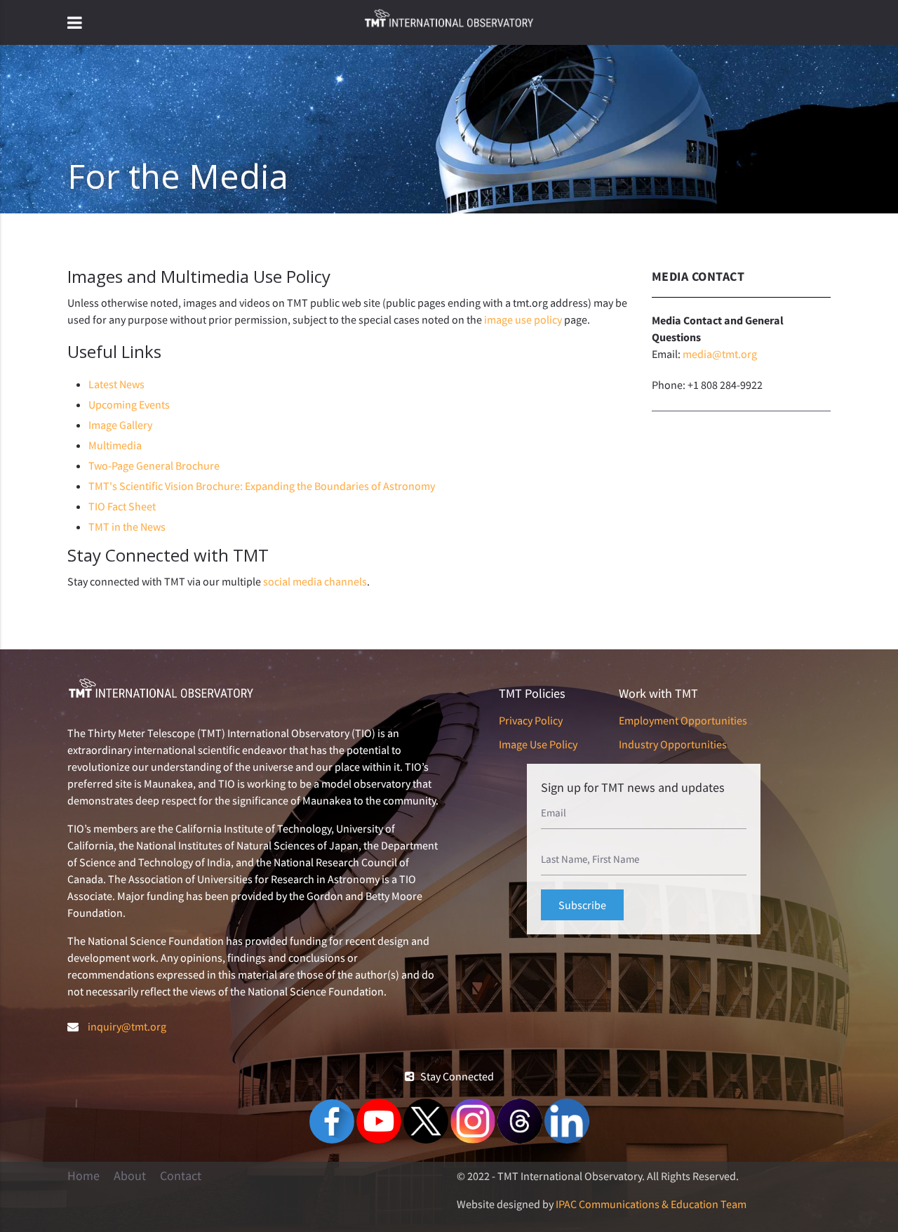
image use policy (523, 319)
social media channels (315, 581)
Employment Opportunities (683, 720)
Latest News (116, 384)
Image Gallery (120, 425)
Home (83, 1176)
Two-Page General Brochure (154, 465)
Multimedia (115, 445)
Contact (180, 1176)
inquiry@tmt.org (127, 1026)
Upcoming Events (129, 404)
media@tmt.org (720, 354)
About (130, 1176)
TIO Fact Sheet (122, 506)
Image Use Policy (538, 744)
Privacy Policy (531, 720)
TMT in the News (127, 526)
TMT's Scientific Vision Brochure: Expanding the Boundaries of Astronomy (261, 486)
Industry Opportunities (673, 744)
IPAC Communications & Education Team (651, 1204)
